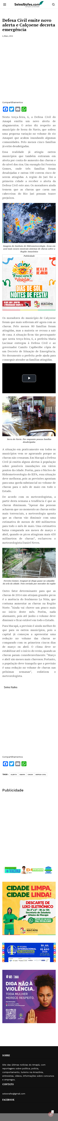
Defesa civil (41, 774)
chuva (30, 774)
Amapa (22, 774)
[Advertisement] (29, 69)
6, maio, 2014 (7, 36)
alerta (14, 774)
